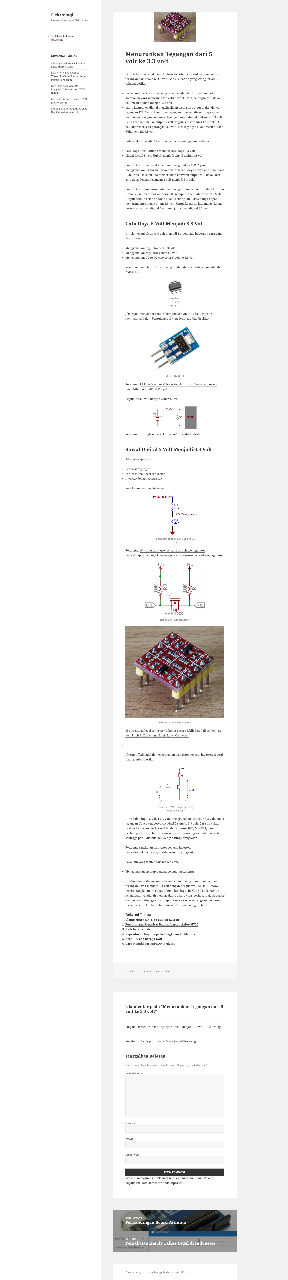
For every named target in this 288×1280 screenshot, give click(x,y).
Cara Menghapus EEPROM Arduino (150, 944)
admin (149, 971)
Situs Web (132, 1154)
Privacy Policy (133, 1272)
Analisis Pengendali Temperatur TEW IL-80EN (68, 89)
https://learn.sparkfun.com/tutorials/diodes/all (171, 434)
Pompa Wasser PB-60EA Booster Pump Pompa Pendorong (68, 76)
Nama (130, 1123)
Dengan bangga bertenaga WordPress (166, 1272)
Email (130, 1139)
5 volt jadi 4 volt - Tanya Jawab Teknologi (169, 1041)
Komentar (133, 1073)
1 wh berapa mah (137, 929)
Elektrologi (62, 15)
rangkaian (164, 971)
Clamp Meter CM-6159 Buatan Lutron (152, 920)
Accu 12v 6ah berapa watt (143, 939)
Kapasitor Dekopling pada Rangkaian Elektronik (160, 934)
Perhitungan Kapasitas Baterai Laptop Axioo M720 (161, 924)
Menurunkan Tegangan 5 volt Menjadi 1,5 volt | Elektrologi (181, 1027)
